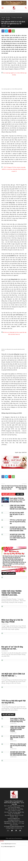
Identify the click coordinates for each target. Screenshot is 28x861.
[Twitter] (12, 830)
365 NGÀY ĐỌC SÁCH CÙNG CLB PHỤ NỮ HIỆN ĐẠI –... (13, 675)
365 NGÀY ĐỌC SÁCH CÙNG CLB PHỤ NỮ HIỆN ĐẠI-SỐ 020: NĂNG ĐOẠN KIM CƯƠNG (18, 528)
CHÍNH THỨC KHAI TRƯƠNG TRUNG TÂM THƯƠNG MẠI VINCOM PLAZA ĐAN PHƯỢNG (18, 507)
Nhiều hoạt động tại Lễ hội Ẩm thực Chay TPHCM (12, 621)
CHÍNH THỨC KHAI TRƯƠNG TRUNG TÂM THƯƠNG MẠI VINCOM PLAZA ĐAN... (11, 593)
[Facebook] (7, 830)
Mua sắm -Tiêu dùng (10, 11)
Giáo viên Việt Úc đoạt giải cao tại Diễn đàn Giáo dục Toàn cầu (7, 487)
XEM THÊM (19, 494)
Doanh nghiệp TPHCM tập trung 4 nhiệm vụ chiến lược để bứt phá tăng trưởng (17, 499)
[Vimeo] (16, 830)
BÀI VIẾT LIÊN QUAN (8, 494)
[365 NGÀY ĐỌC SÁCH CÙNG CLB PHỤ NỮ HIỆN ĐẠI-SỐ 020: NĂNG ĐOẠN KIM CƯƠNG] (5, 529)
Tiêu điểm (8, 19)
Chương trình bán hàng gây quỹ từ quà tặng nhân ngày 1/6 (20, 487)
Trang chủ (3, 11)
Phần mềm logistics (9, 846)
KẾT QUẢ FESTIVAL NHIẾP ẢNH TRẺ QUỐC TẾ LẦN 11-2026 (17, 514)
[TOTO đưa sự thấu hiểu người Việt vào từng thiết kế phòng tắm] (5, 521)
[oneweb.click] (14, 462)
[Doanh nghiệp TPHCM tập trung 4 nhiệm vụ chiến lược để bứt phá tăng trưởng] (5, 500)
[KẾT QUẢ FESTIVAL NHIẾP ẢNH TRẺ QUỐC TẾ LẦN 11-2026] (5, 514)
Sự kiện (2, 19)
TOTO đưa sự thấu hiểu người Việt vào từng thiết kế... (13, 702)
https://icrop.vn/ (8, 843)
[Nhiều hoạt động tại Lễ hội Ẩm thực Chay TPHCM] (14, 612)
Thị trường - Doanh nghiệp (16, 17)
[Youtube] (20, 830)
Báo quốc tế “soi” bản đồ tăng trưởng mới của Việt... (12, 648)
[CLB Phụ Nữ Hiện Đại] (14, 559)
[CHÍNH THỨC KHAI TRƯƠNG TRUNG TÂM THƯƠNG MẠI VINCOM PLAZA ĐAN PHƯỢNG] (5, 507)
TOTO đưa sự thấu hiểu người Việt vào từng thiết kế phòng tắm (18, 521)
